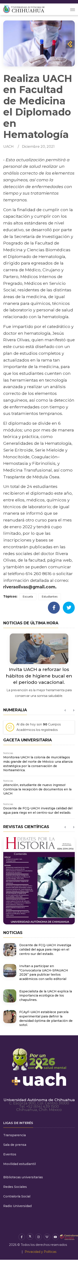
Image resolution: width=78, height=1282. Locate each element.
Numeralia (15, 710)
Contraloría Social (16, 1196)
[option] (39, 728)
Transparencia (14, 1135)
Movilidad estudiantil (19, 1164)
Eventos (9, 1154)
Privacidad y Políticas (40, 1252)
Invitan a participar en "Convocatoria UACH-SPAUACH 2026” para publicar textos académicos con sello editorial (43, 972)
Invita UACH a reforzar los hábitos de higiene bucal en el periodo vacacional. (39, 676)
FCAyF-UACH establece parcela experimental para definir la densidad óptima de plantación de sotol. (46, 1018)
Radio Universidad (17, 1206)
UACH (8, 146)
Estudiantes (49, 596)
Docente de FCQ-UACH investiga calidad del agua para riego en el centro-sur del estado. (37, 810)
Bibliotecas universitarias (23, 1177)
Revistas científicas (26, 826)
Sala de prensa (14, 1145)
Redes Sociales (15, 1187)
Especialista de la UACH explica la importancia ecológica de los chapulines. (45, 995)
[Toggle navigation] (72, 9)
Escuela (28, 596)
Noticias (8, 753)
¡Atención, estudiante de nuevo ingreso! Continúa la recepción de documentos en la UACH (37, 789)
